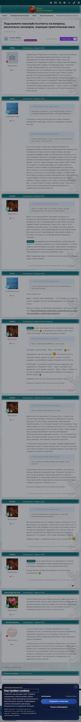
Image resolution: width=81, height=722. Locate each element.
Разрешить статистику (59, 701)
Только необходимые (59, 707)
